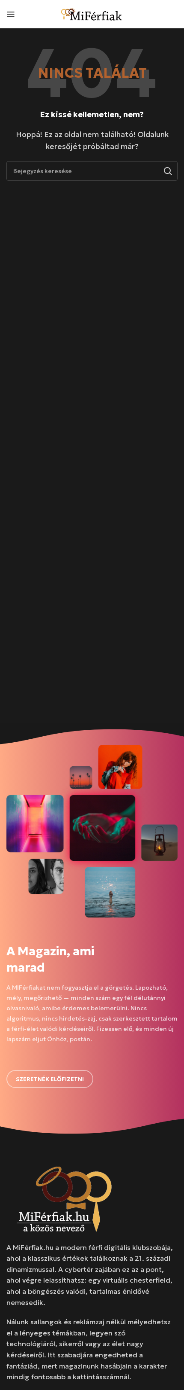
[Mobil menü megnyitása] (10, 14)
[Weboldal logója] (92, 13)
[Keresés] (168, 171)
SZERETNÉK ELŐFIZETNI (50, 1079)
